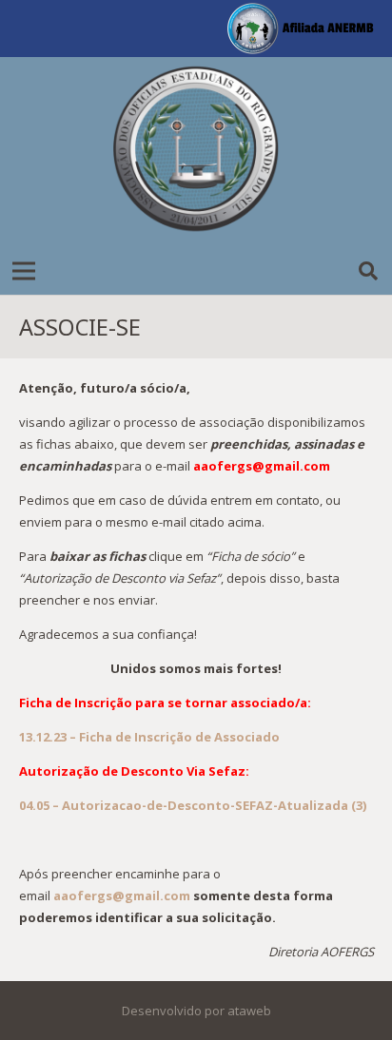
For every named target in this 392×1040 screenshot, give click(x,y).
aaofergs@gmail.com (121, 895)
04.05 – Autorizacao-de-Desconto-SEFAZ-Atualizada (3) (192, 805)
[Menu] (24, 271)
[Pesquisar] (368, 271)
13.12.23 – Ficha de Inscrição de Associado (149, 736)
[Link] (196, 152)
